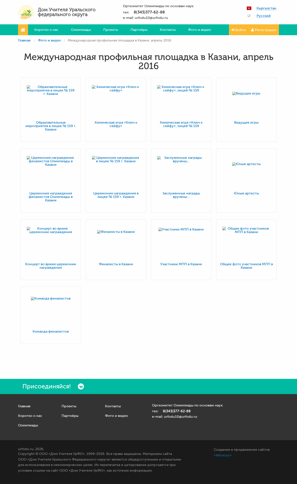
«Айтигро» (223, 455)
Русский (264, 16)
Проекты (110, 30)
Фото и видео (199, 30)
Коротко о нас (46, 30)
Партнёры (138, 30)
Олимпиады (81, 30)
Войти (240, 30)
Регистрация (265, 30)
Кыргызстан (266, 8)
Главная (24, 40)
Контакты (168, 30)
